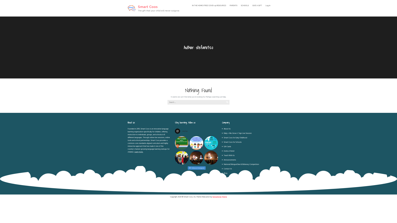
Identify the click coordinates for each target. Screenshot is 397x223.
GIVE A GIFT (257, 6)
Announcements (230, 160)
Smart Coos (148, 7)
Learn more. (138, 152)
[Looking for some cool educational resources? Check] (211, 143)
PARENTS (233, 6)
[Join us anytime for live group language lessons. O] (182, 143)
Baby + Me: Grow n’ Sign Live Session (238, 133)
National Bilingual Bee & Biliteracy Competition (241, 164)
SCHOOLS (245, 6)
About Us (227, 129)
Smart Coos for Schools (233, 142)
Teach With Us (229, 155)
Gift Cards (227, 146)
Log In (267, 6)
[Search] (227, 102)
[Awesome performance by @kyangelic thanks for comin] (211, 157)
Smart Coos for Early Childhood (235, 138)
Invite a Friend (229, 151)
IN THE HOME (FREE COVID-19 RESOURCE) (209, 6)
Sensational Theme (219, 197)
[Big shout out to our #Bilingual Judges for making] (182, 157)
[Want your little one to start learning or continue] (196, 143)
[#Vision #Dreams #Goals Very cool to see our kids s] (196, 157)
